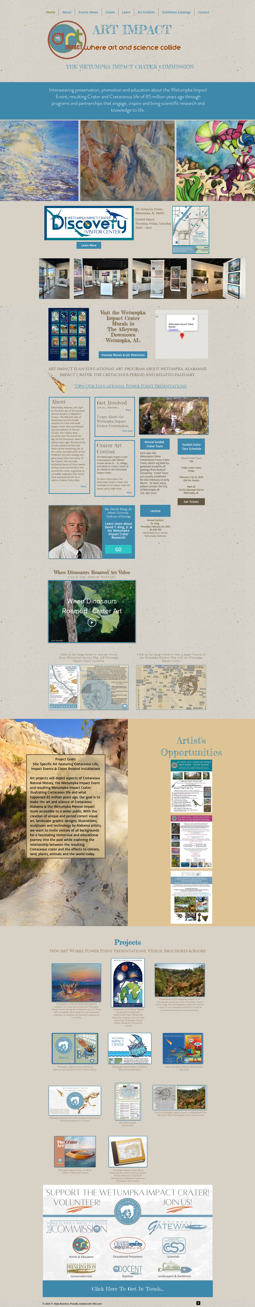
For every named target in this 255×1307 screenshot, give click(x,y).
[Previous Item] (6, 160)
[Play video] (92, 622)
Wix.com (97, 1303)
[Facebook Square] (198, 1303)
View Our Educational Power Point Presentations (130, 386)
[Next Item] (249, 160)
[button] (67, 12)
